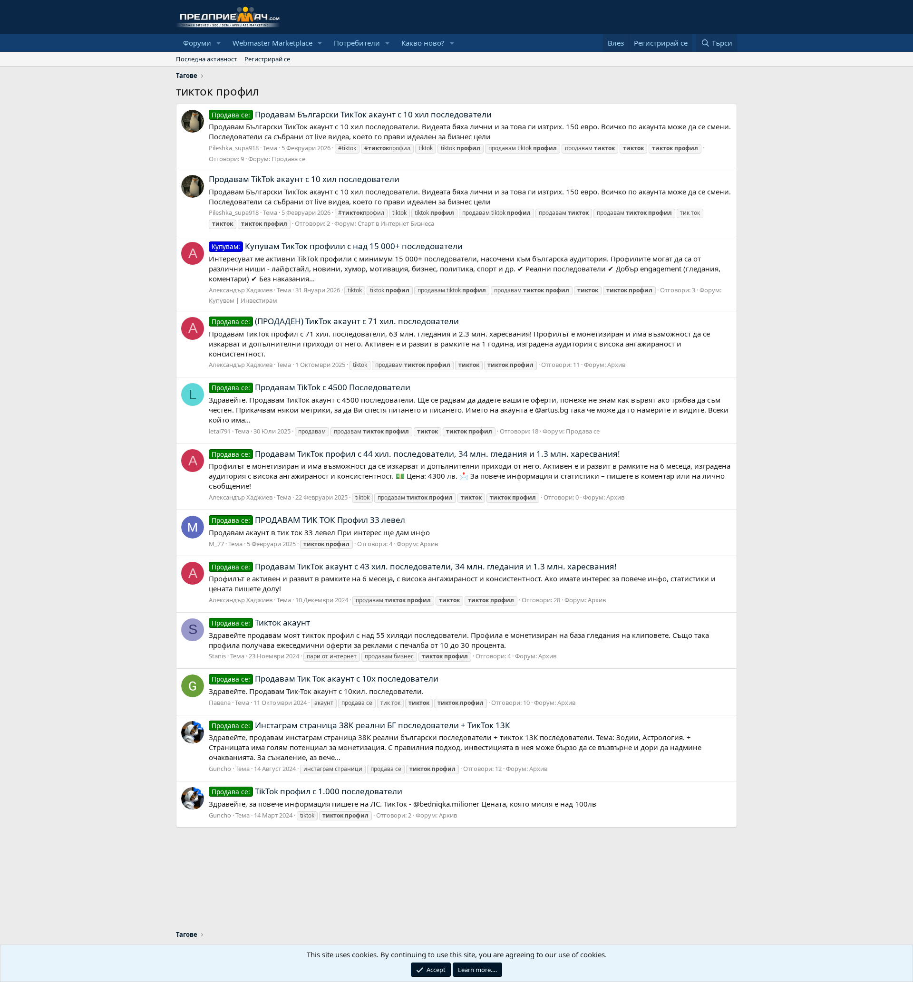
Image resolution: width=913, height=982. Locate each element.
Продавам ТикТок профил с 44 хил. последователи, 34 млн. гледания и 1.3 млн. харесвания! (416, 453)
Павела (220, 702)
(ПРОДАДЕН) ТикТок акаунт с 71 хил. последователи (335, 321)
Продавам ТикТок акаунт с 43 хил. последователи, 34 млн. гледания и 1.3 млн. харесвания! (414, 566)
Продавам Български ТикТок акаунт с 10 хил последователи (352, 114)
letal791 (220, 431)
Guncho (220, 768)
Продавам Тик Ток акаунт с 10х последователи (325, 678)
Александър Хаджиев (240, 290)
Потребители (357, 43)
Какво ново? (423, 43)
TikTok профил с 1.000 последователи (307, 791)
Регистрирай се (267, 59)
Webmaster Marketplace (272, 43)
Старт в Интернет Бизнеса (396, 223)
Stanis (217, 656)
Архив (616, 364)
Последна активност (206, 59)
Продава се (288, 158)
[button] (218, 43)
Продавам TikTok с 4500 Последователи (311, 387)
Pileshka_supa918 (234, 148)
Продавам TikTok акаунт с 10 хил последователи (304, 178)
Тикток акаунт (261, 622)
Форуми (197, 43)
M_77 (216, 543)
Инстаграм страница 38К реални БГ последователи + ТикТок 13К (361, 725)
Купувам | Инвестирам (243, 300)
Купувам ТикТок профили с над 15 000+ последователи (337, 246)
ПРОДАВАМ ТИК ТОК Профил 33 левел (308, 519)
